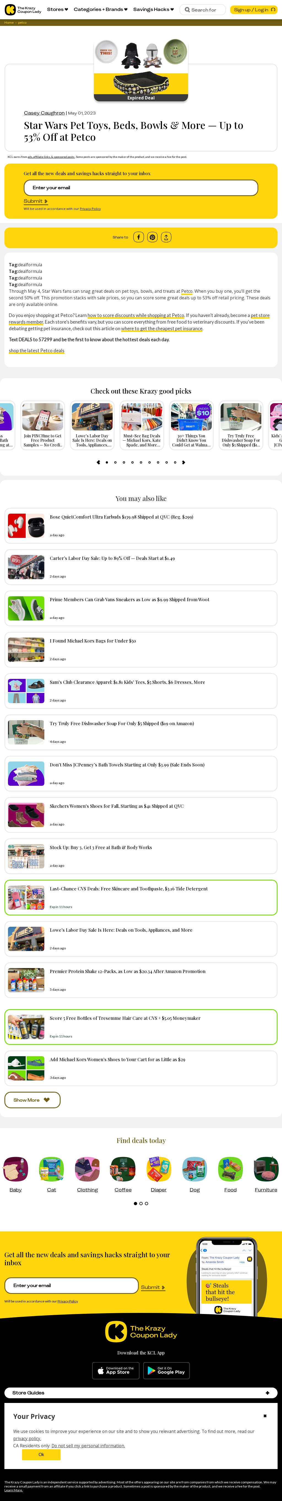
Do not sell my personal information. (88, 1446)
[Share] (166, 237)
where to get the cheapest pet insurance (161, 328)
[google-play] (166, 1370)
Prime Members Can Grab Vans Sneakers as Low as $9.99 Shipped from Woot (129, 599)
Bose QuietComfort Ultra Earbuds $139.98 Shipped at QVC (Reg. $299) (121, 517)
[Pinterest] (152, 237)
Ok (41, 1454)
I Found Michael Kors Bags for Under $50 (93, 641)
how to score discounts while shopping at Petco (136, 315)
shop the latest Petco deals (36, 350)
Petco (186, 291)
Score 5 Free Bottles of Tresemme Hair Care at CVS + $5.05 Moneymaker (125, 1018)
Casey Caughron (44, 113)
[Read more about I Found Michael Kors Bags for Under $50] (24, 650)
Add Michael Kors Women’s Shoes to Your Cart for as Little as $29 (117, 1059)
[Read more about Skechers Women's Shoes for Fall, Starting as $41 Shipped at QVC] (24, 815)
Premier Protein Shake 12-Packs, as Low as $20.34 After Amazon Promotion (127, 971)
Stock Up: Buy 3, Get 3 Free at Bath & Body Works (101, 847)
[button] (267, 1393)
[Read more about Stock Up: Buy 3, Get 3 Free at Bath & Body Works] (24, 856)
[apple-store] (115, 1370)
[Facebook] (138, 237)
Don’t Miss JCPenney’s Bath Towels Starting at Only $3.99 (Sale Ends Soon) (127, 765)
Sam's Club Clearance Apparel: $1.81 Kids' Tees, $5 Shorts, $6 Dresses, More (127, 682)
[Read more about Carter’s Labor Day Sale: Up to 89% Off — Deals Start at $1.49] (24, 567)
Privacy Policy (90, 209)
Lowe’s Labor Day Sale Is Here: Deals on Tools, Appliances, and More (121, 930)
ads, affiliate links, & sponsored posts (51, 156)
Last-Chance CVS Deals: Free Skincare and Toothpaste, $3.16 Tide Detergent (129, 888)
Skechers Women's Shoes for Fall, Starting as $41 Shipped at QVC (117, 806)
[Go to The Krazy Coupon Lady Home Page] (23, 9)
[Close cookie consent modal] (265, 1416)
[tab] (107, 462)
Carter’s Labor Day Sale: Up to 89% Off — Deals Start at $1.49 (112, 558)
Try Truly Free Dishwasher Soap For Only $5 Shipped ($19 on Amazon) (122, 723)
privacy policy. (27, 1438)
